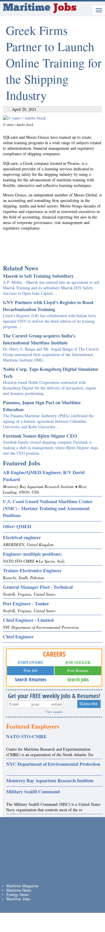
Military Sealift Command (33, 791)
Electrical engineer (22, 537)
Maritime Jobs (18, 899)
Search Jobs (78, 679)
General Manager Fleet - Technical (38, 587)
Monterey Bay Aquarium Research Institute (50, 780)
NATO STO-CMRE (26, 736)
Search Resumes (30, 679)
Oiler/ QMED (17, 526)
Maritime (39, 8)
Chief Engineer (18, 636)
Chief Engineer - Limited (28, 620)
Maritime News (19, 890)
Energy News (17, 895)
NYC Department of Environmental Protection (53, 764)
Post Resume (77, 670)
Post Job (30, 670)
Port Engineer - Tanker (26, 603)
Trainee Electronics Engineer (32, 570)
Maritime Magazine (22, 886)
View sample (54, 711)
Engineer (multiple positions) (32, 553)
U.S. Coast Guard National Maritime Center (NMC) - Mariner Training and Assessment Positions (47, 508)
